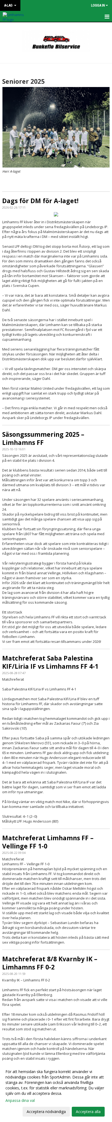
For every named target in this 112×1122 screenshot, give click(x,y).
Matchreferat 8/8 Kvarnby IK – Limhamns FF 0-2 (49, 962)
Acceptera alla (88, 1111)
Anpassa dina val (20, 1100)
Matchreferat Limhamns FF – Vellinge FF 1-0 (48, 841)
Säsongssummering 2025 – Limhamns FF (43, 438)
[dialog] (56, 1091)
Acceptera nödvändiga (46, 1111)
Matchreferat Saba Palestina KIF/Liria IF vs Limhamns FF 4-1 (50, 662)
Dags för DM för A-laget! (40, 200)
